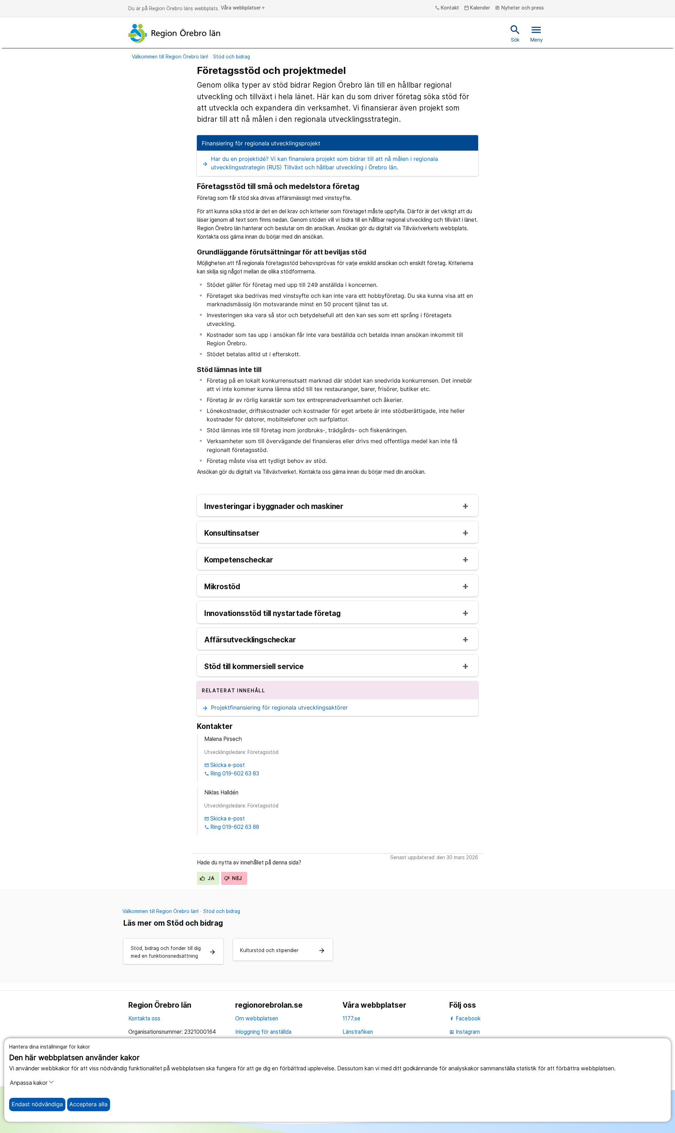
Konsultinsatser (231, 533)
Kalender (477, 8)
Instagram (464, 1031)
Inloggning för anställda (263, 1031)
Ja (210, 878)
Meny (536, 33)
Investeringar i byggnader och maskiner (273, 506)
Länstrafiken (357, 1031)
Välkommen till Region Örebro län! (170, 56)
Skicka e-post (224, 765)
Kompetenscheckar (238, 560)
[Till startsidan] (174, 33)
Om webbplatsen (256, 1018)
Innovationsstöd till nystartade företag (272, 613)
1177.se (351, 1018)
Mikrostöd (222, 587)
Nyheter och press (519, 8)
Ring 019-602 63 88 (231, 827)
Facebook (467, 1018)
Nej (236, 878)
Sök (515, 33)
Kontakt (447, 8)
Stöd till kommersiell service (254, 667)
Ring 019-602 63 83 (231, 773)
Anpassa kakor (28, 1083)
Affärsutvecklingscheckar (250, 640)
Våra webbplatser (243, 8)
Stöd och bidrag (231, 56)
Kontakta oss (144, 1018)
